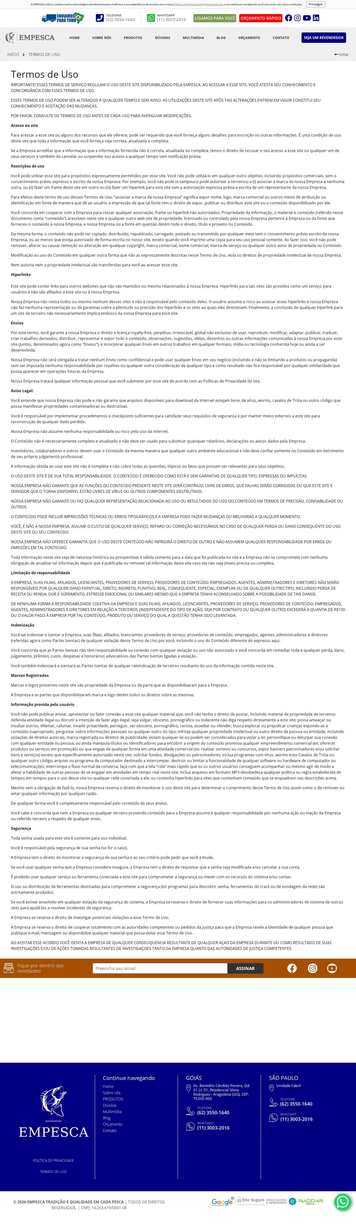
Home (74, 37)
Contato (281, 37)
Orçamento (249, 37)
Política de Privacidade (188, 4)
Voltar (343, 54)
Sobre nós (101, 37)
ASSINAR (245, 968)
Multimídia (193, 37)
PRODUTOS (133, 37)
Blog (221, 37)
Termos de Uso (214, 4)
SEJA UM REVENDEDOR (324, 37)
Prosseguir (316, 4)
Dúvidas (162, 37)
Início (13, 54)
